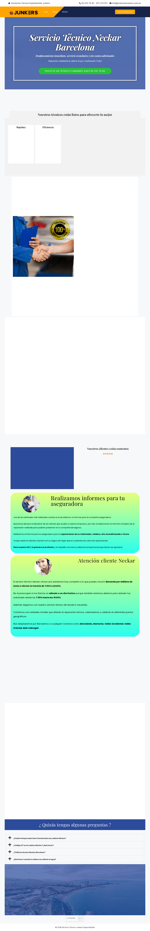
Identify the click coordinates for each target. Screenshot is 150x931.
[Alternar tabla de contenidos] (79, 918)
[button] (75, 837)
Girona (54, 12)
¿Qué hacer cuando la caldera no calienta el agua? (34, 859)
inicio (46, 12)
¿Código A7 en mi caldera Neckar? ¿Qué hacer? (33, 845)
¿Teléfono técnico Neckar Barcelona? (29, 852)
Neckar (65, 12)
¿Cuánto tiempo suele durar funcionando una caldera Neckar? (39, 838)
